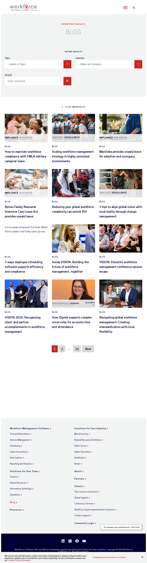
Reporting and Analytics (21, 463)
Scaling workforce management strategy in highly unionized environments (73, 156)
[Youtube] (84, 541)
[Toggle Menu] (125, 7)
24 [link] (77, 348)
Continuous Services (83, 503)
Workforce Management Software (29, 428)
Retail (77, 463)
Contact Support (82, 515)
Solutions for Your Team (24, 471)
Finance (13, 476)
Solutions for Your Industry (90, 428)
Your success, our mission (86, 491)
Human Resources (18, 482)
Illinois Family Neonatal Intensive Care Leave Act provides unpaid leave (21, 211)
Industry (80, 58)
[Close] (142, 557)
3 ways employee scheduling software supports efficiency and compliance (24, 266)
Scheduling (15, 445)
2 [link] (62, 348)
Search (8, 74)
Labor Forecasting (18, 451)
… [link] (69, 348)
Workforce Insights (74, 24)
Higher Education (82, 451)
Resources (16, 509)
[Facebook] (77, 541)
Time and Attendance (20, 434)
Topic (7, 58)
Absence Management (20, 440)
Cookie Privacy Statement (19, 560)
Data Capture (16, 457)
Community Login (84, 523)
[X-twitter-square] (70, 541)
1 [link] (55, 348)
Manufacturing (81, 434)
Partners (79, 478)
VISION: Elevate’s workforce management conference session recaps (120, 266)
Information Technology (21, 488)
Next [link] (88, 348)
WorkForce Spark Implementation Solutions (94, 509)
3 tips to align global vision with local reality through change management (120, 211)
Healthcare (79, 457)
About (78, 471)
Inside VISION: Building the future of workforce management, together (70, 266)
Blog (12, 502)
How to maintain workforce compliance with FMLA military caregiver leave (25, 156)
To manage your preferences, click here (122, 527)
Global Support (81, 497)
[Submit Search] (67, 81)
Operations (15, 494)
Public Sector (80, 445)
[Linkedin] (63, 541)
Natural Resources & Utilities (87, 440)
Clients (78, 486)
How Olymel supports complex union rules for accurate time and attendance (72, 322)
